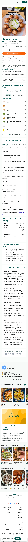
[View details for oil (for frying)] (3, 130)
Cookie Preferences (18, 531)
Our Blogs (21, 510)
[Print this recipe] (7, 144)
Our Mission (7, 510)
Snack (4, 58)
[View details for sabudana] (3, 101)
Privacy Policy (21, 527)
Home (21, 507)
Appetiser (20, 56)
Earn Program (7, 527)
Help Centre (7, 512)
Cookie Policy (20, 529)
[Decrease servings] (7, 90)
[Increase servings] (20, 90)
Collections (20, 512)
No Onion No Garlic (18, 58)
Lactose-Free (16, 60)
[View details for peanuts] (3, 109)
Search (20, 509)
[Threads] (19, 503)
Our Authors (20, 515)
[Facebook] (11, 503)
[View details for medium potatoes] (3, 105)
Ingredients (20, 517)
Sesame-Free (10, 62)
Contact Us (7, 529)
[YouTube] (17, 503)
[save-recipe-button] (3, 46)
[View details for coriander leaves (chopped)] (3, 121)
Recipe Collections (20, 514)
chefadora (14, 494)
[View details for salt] (3, 126)
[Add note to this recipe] (3, 144)
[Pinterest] (13, 503)
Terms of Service (20, 526)
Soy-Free (20, 60)
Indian (11, 56)
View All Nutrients (14, 238)
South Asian (15, 56)
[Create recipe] (17, 2)
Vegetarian (12, 58)
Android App (20, 520)
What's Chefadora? (7, 507)
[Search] (20, 2)
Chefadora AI (7, 509)
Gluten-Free (5, 60)
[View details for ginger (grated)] (3, 117)
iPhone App (21, 522)
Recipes (20, 519)
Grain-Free (5, 62)
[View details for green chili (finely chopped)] (3, 113)
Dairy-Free (10, 60)
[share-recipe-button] (7, 46)
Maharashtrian (5, 56)
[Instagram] (9, 503)
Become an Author (7, 526)
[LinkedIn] (15, 503)
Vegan (8, 58)
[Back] (2, 2)
